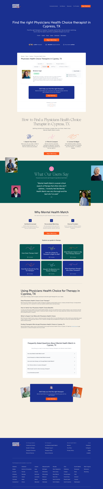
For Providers (76, 6)
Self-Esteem (63, 35)
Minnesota (45, 471)
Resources (69, 6)
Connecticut (15, 482)
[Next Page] (54, 105)
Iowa (36, 469)
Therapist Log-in (49, 448)
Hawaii (23, 476)
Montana (44, 479)
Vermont (76, 476)
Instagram (88, 448)
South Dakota (77, 466)
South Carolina (67, 482)
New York (55, 476)
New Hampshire (57, 469)
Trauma (51, 35)
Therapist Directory (31, 450)
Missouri (44, 476)
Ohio (65, 466)
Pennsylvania (67, 474)
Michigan (44, 469)
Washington (77, 482)
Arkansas (14, 474)
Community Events (54, 6)
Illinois (23, 482)
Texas (27, 56)
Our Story (69, 448)
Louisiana (37, 476)
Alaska (13, 469)
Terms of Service (30, 453)
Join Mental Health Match (51, 445)
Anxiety (43, 35)
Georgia (24, 474)
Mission (69, 445)
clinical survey (74, 326)
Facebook (88, 445)
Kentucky (37, 474)
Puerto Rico (67, 476)
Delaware (24, 466)
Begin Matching (86, 6)
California (14, 476)
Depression (56, 35)
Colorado (14, 479)
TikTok (89, 450)
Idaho (23, 479)
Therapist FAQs (48, 450)
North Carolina (56, 479)
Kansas (36, 471)
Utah (75, 474)
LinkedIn (89, 453)
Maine (36, 479)
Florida (23, 471)
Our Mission (62, 6)
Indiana (36, 466)
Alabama (14, 466)
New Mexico (56, 474)
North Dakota (56, 482)
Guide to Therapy (30, 448)
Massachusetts (46, 466)
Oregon (66, 471)
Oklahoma (66, 469)
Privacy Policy (70, 450)
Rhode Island (67, 479)
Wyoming (86, 471)
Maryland (37, 482)
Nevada (55, 466)
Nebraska (44, 482)
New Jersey (55, 471)
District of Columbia (26, 469)
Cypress (31, 56)
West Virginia (87, 466)
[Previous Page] (48, 105)
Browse (22, 56)
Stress (47, 35)
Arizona (14, 471)
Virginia (76, 479)
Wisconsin (86, 469)
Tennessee (76, 469)
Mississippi (45, 474)
